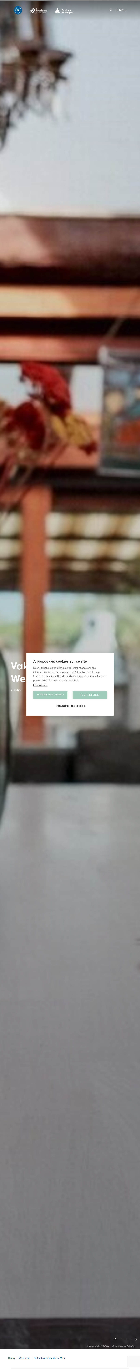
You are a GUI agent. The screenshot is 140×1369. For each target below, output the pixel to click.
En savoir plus (40, 685)
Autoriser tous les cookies (50, 695)
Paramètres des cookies (70, 705)
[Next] (135, 1339)
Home (11, 1358)
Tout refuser (89, 695)
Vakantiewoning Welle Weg (49, 1358)
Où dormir (24, 1358)
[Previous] (116, 1339)
